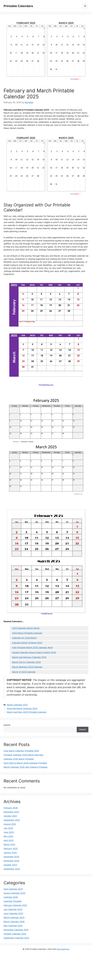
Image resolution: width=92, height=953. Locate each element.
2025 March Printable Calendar (27, 633)
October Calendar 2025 (15, 934)
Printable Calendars (18, 6)
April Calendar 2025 (13, 889)
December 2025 (11, 812)
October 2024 (10, 865)
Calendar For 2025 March (24, 638)
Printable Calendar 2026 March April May (23, 755)
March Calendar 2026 (14, 921)
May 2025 (8, 836)
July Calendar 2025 (13, 909)
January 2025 (10, 852)
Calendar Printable (13, 901)
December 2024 (11, 856)
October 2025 (10, 816)
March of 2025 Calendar (23, 672)
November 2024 (11, 861)
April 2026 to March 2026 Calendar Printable (25, 763)
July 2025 (8, 828)
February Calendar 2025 (15, 905)
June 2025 (9, 832)
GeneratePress (63, 949)
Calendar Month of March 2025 (27, 643)
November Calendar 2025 (16, 930)
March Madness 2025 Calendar (27, 667)
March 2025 (9, 844)
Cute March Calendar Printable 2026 (21, 751)
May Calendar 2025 (13, 925)
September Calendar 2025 (16, 938)
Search (7, 725)
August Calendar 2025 (14, 893)
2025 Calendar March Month (26, 628)
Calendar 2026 (11, 897)
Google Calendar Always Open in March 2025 (34, 652)
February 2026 (11, 808)
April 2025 (8, 840)
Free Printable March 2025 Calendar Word (32, 647)
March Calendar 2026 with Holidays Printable (25, 767)
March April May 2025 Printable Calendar (26, 712)
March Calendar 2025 (17, 705)
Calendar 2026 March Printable (19, 759)
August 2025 (10, 824)
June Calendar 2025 (13, 913)
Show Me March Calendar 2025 (22, 708)
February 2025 (11, 848)
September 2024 (12, 869)
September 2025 (12, 820)
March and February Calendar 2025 (29, 657)
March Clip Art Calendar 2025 (26, 662)
